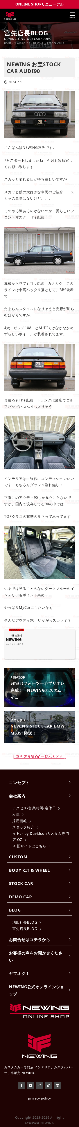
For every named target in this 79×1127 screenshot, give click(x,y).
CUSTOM (18, 856)
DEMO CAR (20, 896)
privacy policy (39, 1098)
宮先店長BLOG (24, 928)
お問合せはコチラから (29, 939)
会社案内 (17, 795)
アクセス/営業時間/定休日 (34, 808)
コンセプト (19, 782)
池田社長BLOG (24, 922)
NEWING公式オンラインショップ (36, 990)
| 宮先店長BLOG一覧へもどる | (39, 756)
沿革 (16, 814)
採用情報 (19, 820)
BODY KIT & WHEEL (29, 870)
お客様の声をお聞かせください (36, 956)
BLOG (15, 910)
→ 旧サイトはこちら (29, 846)
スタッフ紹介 (23, 827)
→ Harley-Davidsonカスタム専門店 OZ (40, 836)
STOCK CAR (21, 883)
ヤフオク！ (19, 973)
